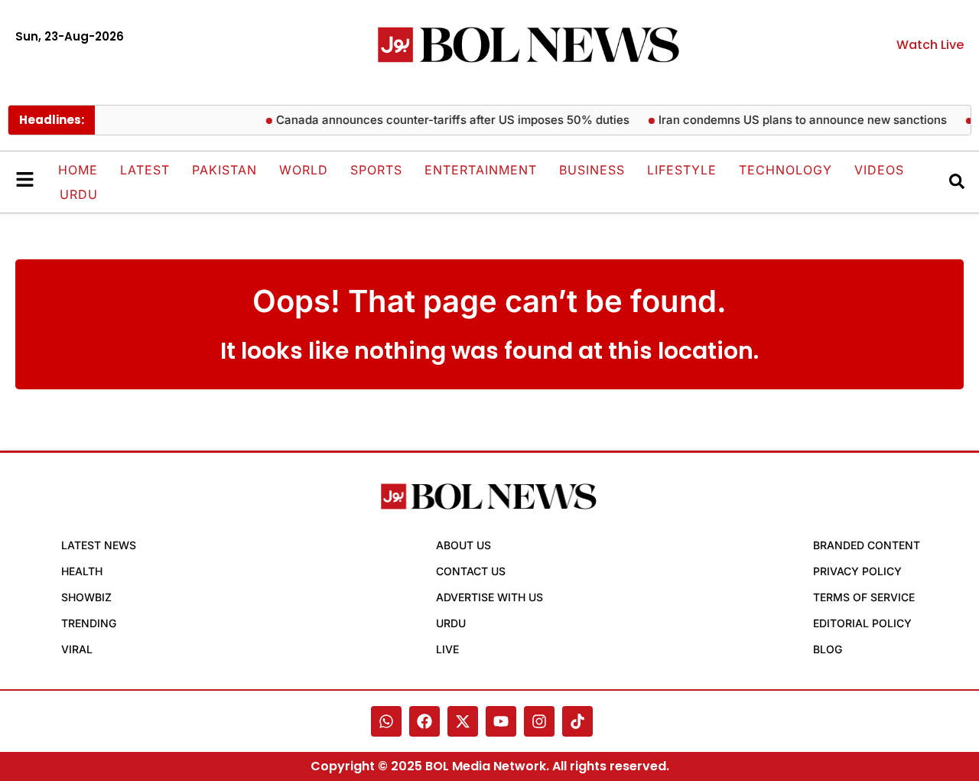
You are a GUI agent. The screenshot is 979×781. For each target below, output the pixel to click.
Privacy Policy (857, 571)
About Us (463, 545)
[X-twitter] (462, 721)
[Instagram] (539, 721)
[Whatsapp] (386, 721)
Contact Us (471, 571)
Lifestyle (682, 169)
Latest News (98, 545)
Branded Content (866, 545)
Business (592, 169)
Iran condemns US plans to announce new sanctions (798, 119)
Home (78, 169)
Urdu (79, 194)
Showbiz (86, 597)
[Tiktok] (577, 721)
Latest (145, 169)
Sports (376, 169)
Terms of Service (864, 597)
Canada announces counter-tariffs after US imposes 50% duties (448, 119)
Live (447, 649)
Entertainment (480, 169)
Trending (88, 623)
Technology (785, 169)
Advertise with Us (489, 597)
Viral (77, 649)
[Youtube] (501, 721)
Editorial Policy (862, 623)
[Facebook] (424, 721)
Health (81, 571)
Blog (827, 649)
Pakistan (224, 169)
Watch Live (930, 45)
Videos (879, 169)
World (303, 169)
